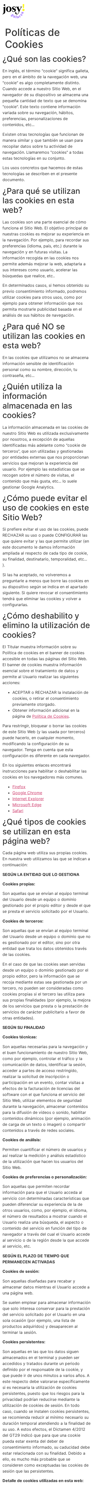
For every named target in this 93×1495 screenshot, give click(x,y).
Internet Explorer (28, 798)
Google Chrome (27, 792)
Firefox (19, 786)
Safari (17, 810)
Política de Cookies (50, 716)
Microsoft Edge (26, 804)
